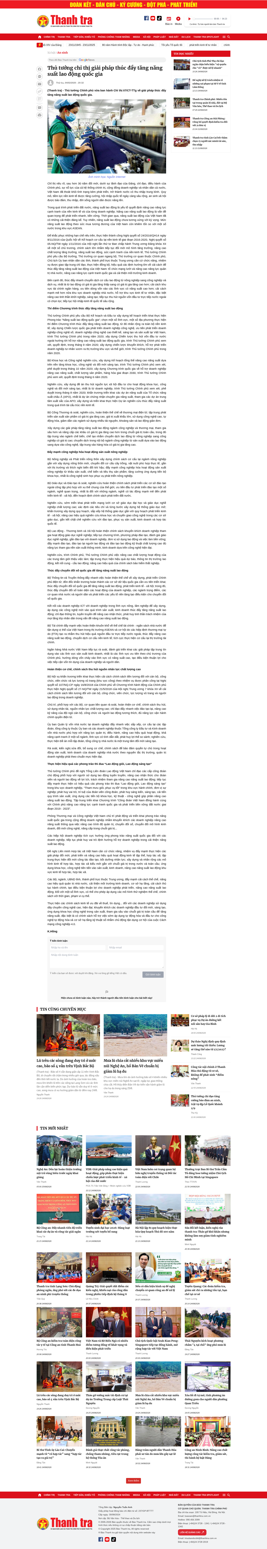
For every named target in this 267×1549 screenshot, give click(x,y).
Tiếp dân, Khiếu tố (84, 37)
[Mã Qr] (39, 99)
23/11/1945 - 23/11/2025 (56, 45)
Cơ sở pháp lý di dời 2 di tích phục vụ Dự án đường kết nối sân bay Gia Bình (208, 1019)
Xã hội (146, 37)
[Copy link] (39, 91)
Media (136, 37)
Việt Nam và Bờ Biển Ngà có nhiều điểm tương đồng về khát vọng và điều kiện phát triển (107, 1344)
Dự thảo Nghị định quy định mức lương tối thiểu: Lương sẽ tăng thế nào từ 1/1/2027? (208, 1045)
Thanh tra (64, 37)
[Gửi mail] (39, 84)
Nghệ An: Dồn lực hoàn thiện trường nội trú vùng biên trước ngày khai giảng (59, 1173)
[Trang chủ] (40, 36)
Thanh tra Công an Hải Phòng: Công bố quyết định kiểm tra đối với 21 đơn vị (210, 122)
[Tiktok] (159, 18)
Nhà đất (174, 37)
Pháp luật (159, 37)
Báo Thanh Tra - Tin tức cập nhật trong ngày (64, 21)
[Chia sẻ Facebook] (39, 69)
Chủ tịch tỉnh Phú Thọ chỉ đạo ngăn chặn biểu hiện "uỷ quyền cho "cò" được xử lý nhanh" (209, 64)
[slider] (203, 18)
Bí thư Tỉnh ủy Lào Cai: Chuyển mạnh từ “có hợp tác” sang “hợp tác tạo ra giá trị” (59, 1453)
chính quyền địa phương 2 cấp (214, 45)
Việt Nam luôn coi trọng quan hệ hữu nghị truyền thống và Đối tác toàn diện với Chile (155, 1173)
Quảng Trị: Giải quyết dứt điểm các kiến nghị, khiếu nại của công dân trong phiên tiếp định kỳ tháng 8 (107, 1290)
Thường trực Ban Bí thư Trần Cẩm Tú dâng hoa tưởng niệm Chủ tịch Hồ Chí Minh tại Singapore (206, 1173)
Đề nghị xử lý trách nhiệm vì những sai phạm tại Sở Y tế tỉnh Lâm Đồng (209, 84)
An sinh (62, 52)
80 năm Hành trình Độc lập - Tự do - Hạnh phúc (102, 45)
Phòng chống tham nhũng (114, 37)
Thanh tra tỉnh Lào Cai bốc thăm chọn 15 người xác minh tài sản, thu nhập (210, 141)
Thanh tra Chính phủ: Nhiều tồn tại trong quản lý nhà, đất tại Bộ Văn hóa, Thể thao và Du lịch (210, 103)
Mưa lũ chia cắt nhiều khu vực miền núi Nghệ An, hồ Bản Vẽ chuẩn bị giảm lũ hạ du (133, 1066)
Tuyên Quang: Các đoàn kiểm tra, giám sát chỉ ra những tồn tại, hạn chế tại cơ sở (206, 1290)
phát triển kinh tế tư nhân (177, 45)
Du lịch (186, 37)
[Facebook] (146, 18)
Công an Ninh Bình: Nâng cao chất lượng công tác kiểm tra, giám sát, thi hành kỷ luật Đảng (206, 1453)
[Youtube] (152, 18)
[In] (39, 115)
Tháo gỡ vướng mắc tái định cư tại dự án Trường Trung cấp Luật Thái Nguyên (107, 1399)
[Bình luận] (39, 108)
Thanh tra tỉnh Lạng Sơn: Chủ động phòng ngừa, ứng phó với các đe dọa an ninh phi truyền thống (59, 1290)
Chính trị (49, 37)
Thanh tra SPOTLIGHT (206, 37)
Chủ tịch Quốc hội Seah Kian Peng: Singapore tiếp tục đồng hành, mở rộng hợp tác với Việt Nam (156, 1344)
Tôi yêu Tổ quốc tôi (145, 45)
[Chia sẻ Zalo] (39, 76)
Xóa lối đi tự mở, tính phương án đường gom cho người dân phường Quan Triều (206, 1399)
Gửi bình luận (153, 974)
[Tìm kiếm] (229, 36)
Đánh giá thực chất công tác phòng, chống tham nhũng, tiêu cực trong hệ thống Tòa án (108, 1453)
